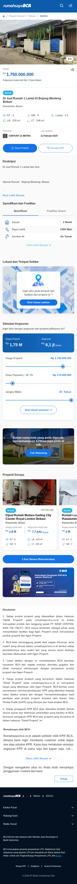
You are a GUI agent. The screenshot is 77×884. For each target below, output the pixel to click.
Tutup (63, 778)
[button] (34, 58)
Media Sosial (10, 824)
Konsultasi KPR (57, 148)
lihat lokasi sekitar (38, 302)
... (27, 796)
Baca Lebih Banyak (37, 758)
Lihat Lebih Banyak (37, 245)
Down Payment (14, 375)
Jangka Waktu (13, 391)
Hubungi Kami (10, 815)
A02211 (44, 16)
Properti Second (17, 16)
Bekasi (32, 16)
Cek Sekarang (38, 452)
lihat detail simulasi (37, 409)
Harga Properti (14, 358)
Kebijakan (35, 866)
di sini (58, 855)
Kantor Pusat (10, 807)
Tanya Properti (22, 148)
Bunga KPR (21, 866)
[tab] (20, 212)
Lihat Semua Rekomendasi (38, 559)
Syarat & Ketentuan (52, 866)
